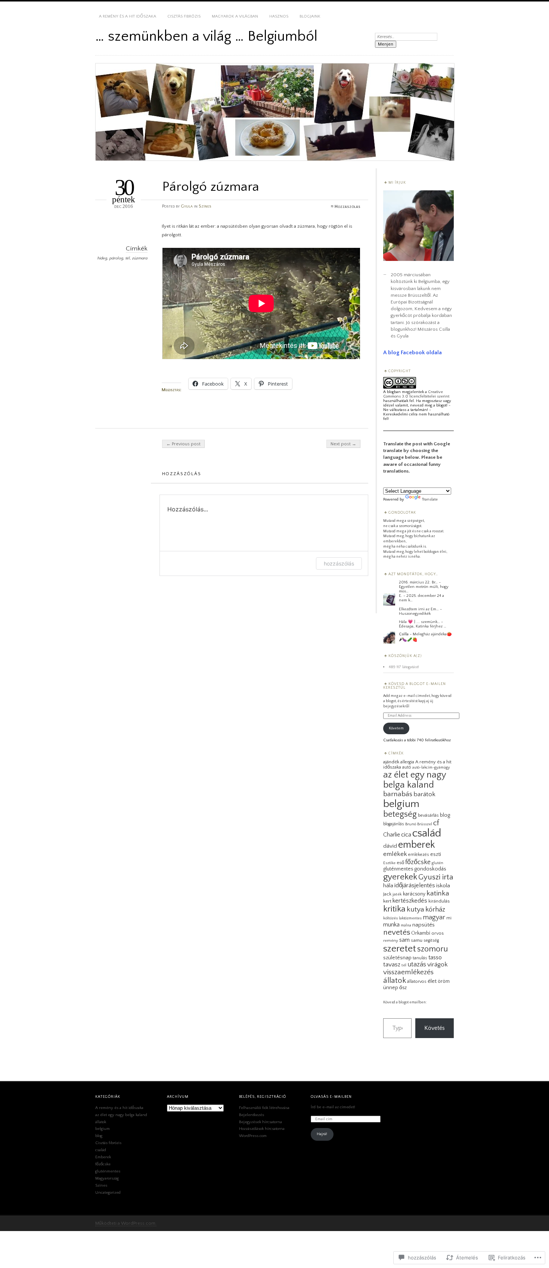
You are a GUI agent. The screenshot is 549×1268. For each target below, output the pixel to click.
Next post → (343, 444)
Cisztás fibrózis (184, 16)
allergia (407, 762)
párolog (116, 258)
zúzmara (140, 258)
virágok (437, 964)
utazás (416, 964)
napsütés (423, 925)
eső (400, 862)
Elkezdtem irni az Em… (419, 609)
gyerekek (400, 877)
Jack (387, 894)
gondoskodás (430, 869)
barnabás (397, 794)
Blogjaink (310, 16)
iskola (443, 885)
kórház (435, 909)
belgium (401, 804)
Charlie (391, 835)
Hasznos (278, 16)
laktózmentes (410, 918)
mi (449, 918)
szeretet (399, 948)
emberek (416, 844)
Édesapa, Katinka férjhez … (422, 626)
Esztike (389, 863)
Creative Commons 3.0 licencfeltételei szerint (416, 394)
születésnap (397, 958)
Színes (205, 206)
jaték (397, 894)
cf (436, 823)
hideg (102, 258)
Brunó (410, 824)
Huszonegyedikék (415, 613)
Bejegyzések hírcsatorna (260, 1122)
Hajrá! (322, 1134)
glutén (437, 863)
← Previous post (183, 444)
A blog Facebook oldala (412, 352)
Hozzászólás (347, 206)
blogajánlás (393, 824)
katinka (438, 893)
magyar (434, 917)
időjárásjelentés (414, 885)
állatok (394, 980)
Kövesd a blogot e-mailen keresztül (414, 686)
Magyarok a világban (235, 16)
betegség (400, 814)
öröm (444, 981)
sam (404, 940)
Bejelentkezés (251, 1115)
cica (406, 834)
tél (127, 258)
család (426, 833)
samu (416, 940)
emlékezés (418, 854)
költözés (390, 918)
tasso (435, 957)
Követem (396, 728)
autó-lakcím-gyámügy (431, 767)
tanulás (420, 958)
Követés (434, 1028)
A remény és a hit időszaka (127, 16)
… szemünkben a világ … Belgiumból (206, 36)
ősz (403, 988)
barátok (424, 794)
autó (406, 767)
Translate (430, 499)
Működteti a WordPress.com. (125, 1223)
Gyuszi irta (435, 877)
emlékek (395, 854)
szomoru (432, 949)
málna (406, 925)
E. (400, 596)
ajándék (391, 761)
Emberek (103, 1157)
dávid (390, 846)
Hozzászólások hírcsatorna (262, 1129)
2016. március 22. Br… (418, 582)
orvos (437, 933)
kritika (394, 909)
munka (391, 924)
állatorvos (417, 981)
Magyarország (107, 1178)
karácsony (414, 894)
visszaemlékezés (408, 972)
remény (390, 940)
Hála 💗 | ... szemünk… (419, 622)
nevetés (396, 932)
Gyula (187, 206)
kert (387, 901)
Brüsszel (424, 824)
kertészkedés (410, 900)
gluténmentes (398, 869)
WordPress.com (253, 1136)
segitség (431, 940)
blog (445, 815)
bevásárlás (428, 815)
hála (388, 885)
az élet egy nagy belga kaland (414, 780)
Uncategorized (108, 1192)
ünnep (390, 988)
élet (432, 981)
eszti (435, 854)
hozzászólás (339, 563)
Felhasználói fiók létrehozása (264, 1108)
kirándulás (439, 901)
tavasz (391, 964)
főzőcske (418, 862)
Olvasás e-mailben (331, 1097)
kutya (415, 909)
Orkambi (420, 933)
